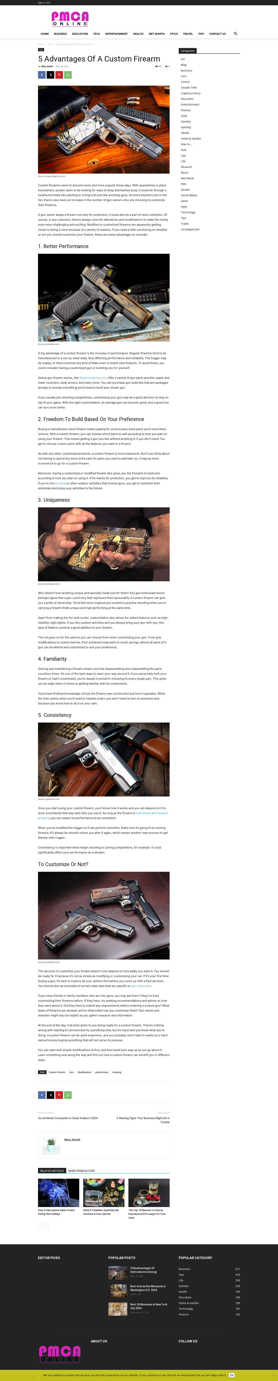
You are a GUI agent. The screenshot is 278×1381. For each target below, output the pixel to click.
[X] (50, 75)
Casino (185, 82)
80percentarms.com (92, 378)
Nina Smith (47, 66)
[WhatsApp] (68, 75)
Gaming (186, 127)
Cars (184, 76)
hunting (60, 483)
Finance (186, 110)
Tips (201, 34)
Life (183, 161)
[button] (235, 34)
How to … (187, 144)
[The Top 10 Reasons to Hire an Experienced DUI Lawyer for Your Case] (149, 1193)
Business (60, 34)
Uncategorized (190, 229)
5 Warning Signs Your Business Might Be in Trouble (143, 1120)
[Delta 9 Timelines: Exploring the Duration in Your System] (103, 1193)
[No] (273, 1375)
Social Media (189, 195)
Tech (96, 34)
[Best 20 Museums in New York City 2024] (117, 1309)
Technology (188, 212)
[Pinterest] (59, 75)
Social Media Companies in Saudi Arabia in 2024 (67, 1118)
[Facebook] (42, 75)
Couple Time (189, 87)
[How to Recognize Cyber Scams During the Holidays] (58, 1193)
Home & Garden (191, 138)
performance (101, 1072)
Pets (183, 184)
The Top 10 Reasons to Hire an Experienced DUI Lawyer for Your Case (147, 1214)
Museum (186, 167)
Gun (71, 1072)
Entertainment (116, 34)
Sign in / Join (44, 2)
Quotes (185, 189)
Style (174, 34)
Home (45, 34)
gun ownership (141, 986)
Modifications (84, 1072)
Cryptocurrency (190, 93)
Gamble (186, 121)
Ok (231, 1375)
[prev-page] (40, 1225)
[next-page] (46, 1225)
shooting (117, 1072)
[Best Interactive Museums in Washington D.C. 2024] (117, 1291)
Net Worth (157, 34)
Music (185, 172)
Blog (183, 65)
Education (80, 34)
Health (138, 34)
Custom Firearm (57, 1072)
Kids (183, 150)
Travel (188, 34)
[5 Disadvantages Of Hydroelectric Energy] (117, 1272)
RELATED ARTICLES (52, 1170)
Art (183, 59)
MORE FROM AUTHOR (81, 1170)
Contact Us (217, 34)
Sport (184, 201)
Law (183, 155)
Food (184, 116)
